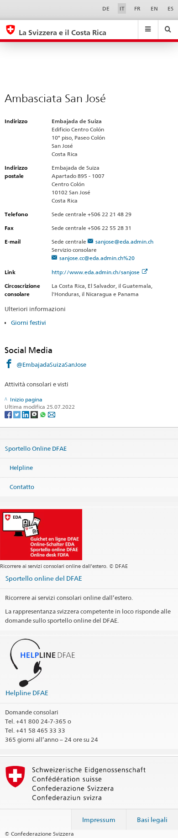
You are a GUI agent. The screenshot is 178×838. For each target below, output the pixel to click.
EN (154, 8)
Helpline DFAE (26, 693)
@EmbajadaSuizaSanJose (51, 364)
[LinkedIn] (26, 414)
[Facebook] (9, 414)
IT (122, 8)
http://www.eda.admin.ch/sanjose (96, 272)
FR (137, 8)
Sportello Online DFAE (36, 448)
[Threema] (35, 414)
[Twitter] (17, 414)
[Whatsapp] (43, 414)
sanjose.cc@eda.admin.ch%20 (97, 258)
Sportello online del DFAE (43, 578)
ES (170, 8)
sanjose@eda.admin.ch (124, 242)
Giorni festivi (28, 322)
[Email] (51, 414)
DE (106, 8)
